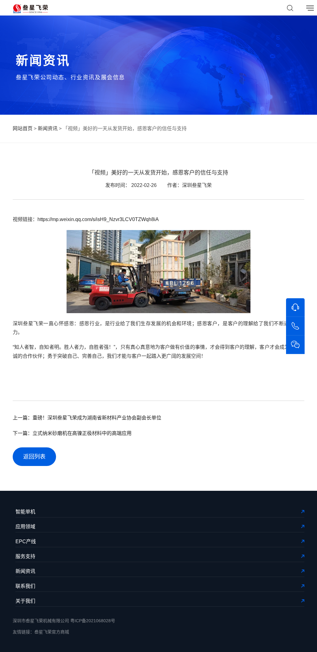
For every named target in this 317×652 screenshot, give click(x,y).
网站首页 (23, 128)
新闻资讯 (48, 128)
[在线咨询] (295, 307)
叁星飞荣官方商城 (51, 631)
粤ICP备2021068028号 (92, 620)
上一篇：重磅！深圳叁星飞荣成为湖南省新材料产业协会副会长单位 (87, 417)
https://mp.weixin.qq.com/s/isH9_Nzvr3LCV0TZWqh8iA (98, 219)
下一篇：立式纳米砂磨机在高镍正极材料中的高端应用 (72, 433)
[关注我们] (295, 344)
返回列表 (34, 457)
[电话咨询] (295, 326)
